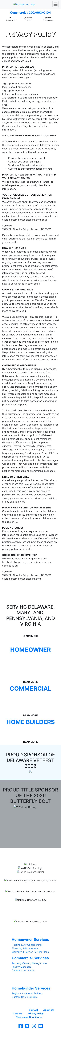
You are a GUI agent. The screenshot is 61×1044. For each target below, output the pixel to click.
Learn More (30, 635)
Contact (33, 1009)
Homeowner (10, 20)
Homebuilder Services (31, 988)
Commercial (30, 688)
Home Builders (28, 18)
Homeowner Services (30, 939)
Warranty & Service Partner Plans (30, 951)
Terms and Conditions (29, 1017)
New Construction (48, 18)
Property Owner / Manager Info (29, 963)
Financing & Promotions (25, 948)
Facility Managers (21, 966)
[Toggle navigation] (55, 4)
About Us (48, 1009)
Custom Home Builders (24, 996)
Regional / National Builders (27, 993)
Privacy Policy (36, 1013)
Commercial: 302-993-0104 (30, 12)
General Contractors (23, 970)
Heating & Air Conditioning (27, 944)
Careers (17, 1013)
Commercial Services (30, 958)
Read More (30, 715)
